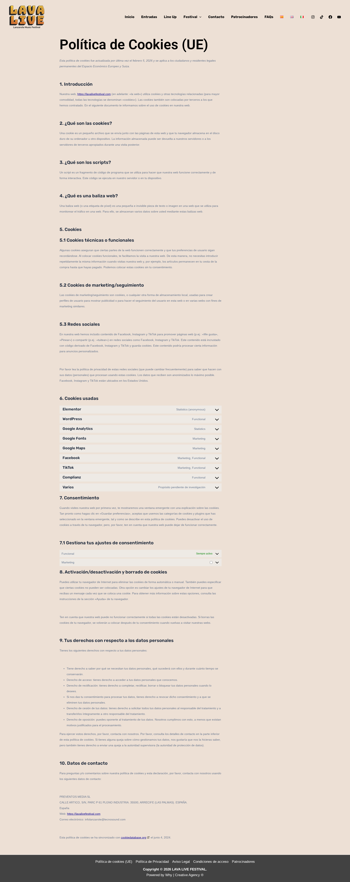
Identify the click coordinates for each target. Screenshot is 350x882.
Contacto (216, 17)
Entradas (149, 17)
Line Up (170, 17)
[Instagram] (313, 17)
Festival (190, 17)
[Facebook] (330, 17)
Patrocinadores (244, 17)
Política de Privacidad (152, 862)
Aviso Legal (181, 862)
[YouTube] (339, 17)
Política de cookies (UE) (113, 862)
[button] (199, 17)
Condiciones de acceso (210, 862)
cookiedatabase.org (133, 837)
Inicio (129, 17)
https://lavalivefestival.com (94, 94)
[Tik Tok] (321, 17)
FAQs (269, 17)
